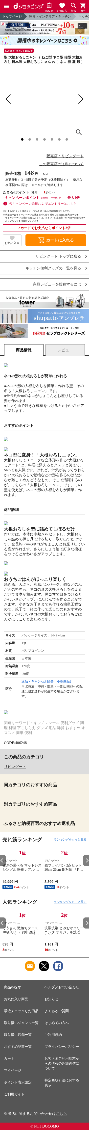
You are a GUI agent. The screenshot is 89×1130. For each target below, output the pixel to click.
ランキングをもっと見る (70, 839)
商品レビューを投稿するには (57, 284)
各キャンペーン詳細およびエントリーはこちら (43, 204)
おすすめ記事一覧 (18, 1047)
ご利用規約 (53, 1035)
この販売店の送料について (61, 164)
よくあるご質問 (56, 1011)
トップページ (12, 16)
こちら (61, 1114)
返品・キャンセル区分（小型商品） (47, 681)
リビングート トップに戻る (58, 256)
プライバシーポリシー (61, 1047)
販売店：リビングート (65, 156)
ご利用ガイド (14, 1094)
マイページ (12, 1070)
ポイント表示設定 (18, 1082)
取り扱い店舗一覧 (18, 1035)
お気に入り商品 (16, 999)
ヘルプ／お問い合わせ (61, 987)
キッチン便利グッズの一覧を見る (53, 268)
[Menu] (6, 6)
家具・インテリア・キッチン (50, 16)
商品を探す (12, 987)
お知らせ (51, 999)
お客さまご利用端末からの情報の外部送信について (61, 1063)
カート (9, 1058)
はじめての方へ (56, 1023)
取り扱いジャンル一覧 (21, 1023)
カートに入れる (56, 240)
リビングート (15, 767)
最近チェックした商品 (21, 1011)
